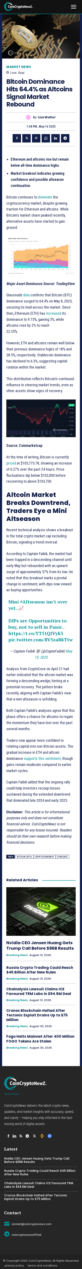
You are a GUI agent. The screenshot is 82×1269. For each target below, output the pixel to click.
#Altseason (32, 602)
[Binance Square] (42, 1136)
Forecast (62, 857)
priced (11, 463)
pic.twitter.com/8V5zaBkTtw (40, 639)
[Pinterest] (36, 138)
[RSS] (21, 1136)
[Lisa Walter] (29, 117)
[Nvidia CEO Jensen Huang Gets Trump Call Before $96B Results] (41, 911)
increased (53, 313)
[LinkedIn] (14, 1136)
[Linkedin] (55, 138)
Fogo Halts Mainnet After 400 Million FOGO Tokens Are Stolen (40, 1039)
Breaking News (17, 955)
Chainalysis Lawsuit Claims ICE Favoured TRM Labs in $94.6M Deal (38, 991)
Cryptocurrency (44, 857)
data (26, 295)
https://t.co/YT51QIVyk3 (35, 633)
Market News (18, 66)
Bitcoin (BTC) (24, 857)
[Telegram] (65, 138)
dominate (45, 197)
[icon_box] (27, 1223)
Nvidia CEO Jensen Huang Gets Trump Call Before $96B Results (40, 945)
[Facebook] (17, 138)
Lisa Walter (47, 117)
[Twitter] (26, 138)
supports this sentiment (42, 758)
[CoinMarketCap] (50, 1136)
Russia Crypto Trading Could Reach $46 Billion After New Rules (39, 970)
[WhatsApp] (46, 138)
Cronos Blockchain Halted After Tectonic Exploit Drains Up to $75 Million (37, 1015)
